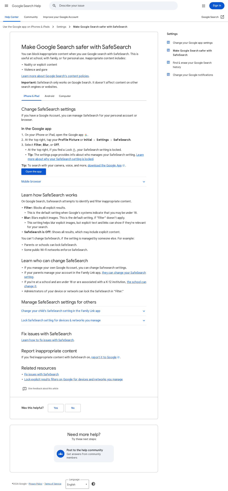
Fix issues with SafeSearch (41, 374)
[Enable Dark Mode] (93, 484)
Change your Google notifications (193, 75)
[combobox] (118, 6)
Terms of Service (52, 483)
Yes (56, 407)
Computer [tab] (65, 96)
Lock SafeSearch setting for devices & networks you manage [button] (61, 320)
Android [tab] (49, 96)
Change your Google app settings (193, 42)
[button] (6, 5)
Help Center (12, 17)
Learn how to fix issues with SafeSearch (47, 340)
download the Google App (105, 165)
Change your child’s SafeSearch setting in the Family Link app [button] (60, 311)
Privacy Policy (35, 483)
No (72, 407)
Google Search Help (26, 6)
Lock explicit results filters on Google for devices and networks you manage (73, 379)
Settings (172, 34)
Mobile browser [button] (31, 181)
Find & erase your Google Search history (192, 65)
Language (74, 479)
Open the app (34, 171)
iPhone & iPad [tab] (31, 96)
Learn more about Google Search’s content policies (55, 76)
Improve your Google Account (60, 17)
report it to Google (103, 357)
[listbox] (77, 484)
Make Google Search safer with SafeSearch (192, 53)
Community (31, 17)
